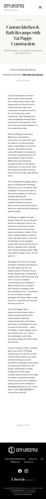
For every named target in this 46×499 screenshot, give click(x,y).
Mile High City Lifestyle (33, 74)
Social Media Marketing (15, 459)
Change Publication (12, 10)
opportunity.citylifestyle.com (23, 494)
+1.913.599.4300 (18, 490)
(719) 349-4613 (26, 389)
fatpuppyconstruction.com (19, 386)
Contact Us (28, 462)
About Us (33, 459)
